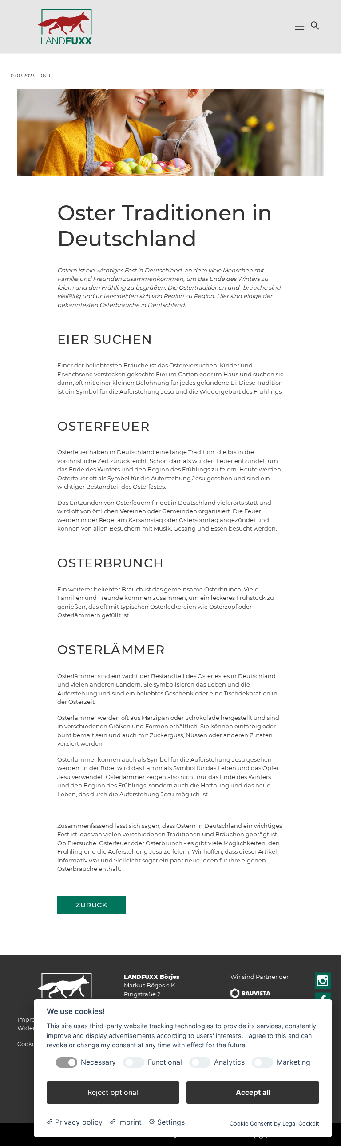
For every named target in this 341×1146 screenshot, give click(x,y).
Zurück (91, 905)
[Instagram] (323, 981)
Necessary (98, 1062)
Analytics (229, 1062)
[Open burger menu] (299, 26)
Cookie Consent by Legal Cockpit (274, 1123)
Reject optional (112, 1092)
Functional (165, 1062)
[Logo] (64, 26)
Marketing (293, 1062)
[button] (314, 25)
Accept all (253, 1092)
